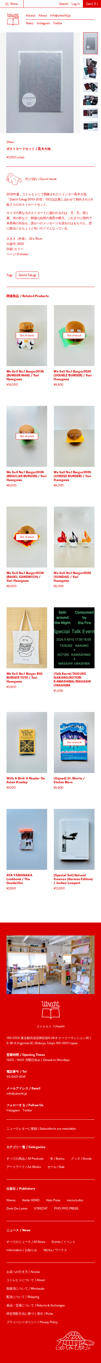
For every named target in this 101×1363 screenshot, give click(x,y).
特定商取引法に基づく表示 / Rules (29, 1313)
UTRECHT (41, 1208)
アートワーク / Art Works (23, 1167)
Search (63, 4)
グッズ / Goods (81, 1158)
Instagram (43, 23)
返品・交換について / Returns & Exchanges (35, 1305)
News (29, 23)
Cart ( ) (92, 4)
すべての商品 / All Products (25, 1158)
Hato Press (53, 1200)
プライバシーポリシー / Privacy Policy (32, 1322)
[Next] (60, 82)
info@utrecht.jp (60, 15)
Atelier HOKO (31, 1200)
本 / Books (57, 1158)
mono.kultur (75, 1200)
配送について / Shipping (22, 1297)
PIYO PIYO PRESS (66, 1208)
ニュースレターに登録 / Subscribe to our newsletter (41, 1128)
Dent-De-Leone (16, 1208)
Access (30, 15)
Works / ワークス (55, 1250)
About (43, 15)
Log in (75, 4)
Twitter (57, 23)
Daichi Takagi (27, 275)
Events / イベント (63, 1242)
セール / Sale (56, 1167)
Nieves (11, 1200)
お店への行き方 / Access (23, 1272)
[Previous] (20, 82)
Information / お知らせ (21, 1250)
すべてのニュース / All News (25, 1242)
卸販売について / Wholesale (25, 1288)
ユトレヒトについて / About (25, 1280)
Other (10, 142)
